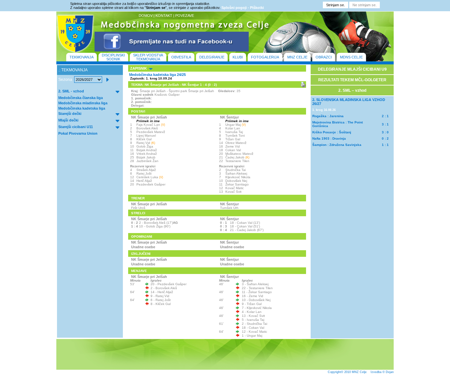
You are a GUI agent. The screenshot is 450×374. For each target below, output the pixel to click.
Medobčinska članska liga (80, 98)
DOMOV (146, 15)
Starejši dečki (69, 114)
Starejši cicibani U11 (75, 127)
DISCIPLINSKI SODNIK (113, 57)
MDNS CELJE (351, 57)
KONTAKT (163, 15)
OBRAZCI (324, 57)
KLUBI (238, 57)
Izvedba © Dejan (382, 372)
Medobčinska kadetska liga (81, 108)
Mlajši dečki (68, 120)
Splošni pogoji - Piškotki (242, 8)
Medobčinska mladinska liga (82, 103)
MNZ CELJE (297, 57)
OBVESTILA (181, 57)
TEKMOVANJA (82, 57)
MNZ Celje (359, 372)
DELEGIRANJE (211, 57)
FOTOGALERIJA (265, 57)
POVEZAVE (184, 15)
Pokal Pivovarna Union (78, 133)
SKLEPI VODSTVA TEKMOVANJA (148, 57)
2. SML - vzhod (71, 91)
